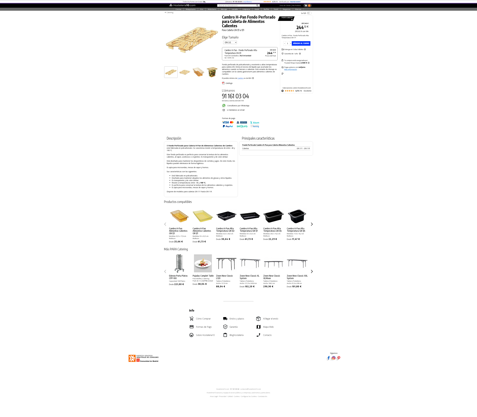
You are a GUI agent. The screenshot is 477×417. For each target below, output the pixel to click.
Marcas (298, 9)
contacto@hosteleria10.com (250, 389)
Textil (276, 9)
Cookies (237, 396)
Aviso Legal (214, 396)
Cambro (240, 78)
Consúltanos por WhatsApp (238, 105)
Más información (290, 69)
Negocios (287, 9)
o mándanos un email (235, 110)
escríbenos (248, 2)
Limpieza (246, 9)
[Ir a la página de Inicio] (182, 6)
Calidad (230, 396)
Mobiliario (212, 9)
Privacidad (222, 396)
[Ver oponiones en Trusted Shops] (295, 2)
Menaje (224, 9)
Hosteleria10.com (222, 389)
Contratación (262, 396)
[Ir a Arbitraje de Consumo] (144, 362)
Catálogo (229, 83)
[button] (312, 224)
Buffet (266, 9)
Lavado (235, 9)
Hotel (257, 9)
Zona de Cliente (285, 5)
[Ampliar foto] (191, 64)
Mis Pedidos (296, 5)
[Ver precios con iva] (309, 13)
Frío (201, 9)
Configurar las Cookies (249, 396)
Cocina (178, 9)
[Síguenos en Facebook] (328, 360)
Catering (170, 12)
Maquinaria (191, 9)
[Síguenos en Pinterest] (338, 360)
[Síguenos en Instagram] (333, 360)
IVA (303, 13)
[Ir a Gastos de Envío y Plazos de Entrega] (291, 20)
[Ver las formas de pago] (240, 127)
